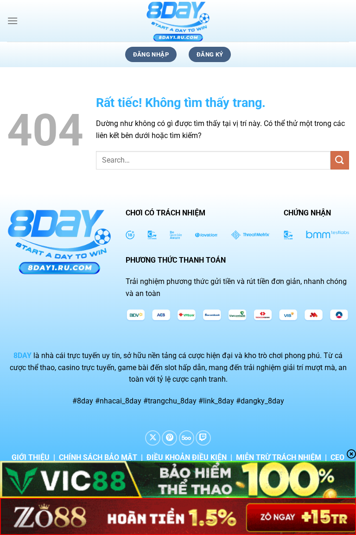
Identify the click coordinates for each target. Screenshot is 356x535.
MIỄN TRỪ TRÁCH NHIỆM (278, 457)
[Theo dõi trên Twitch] (203, 438)
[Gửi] (340, 160)
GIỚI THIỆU (31, 457)
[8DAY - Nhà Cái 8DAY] (178, 21)
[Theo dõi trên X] (152, 438)
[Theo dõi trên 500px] (186, 438)
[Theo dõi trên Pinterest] (169, 438)
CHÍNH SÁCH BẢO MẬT (98, 457)
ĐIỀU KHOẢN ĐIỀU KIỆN (186, 457)
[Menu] (12, 20)
